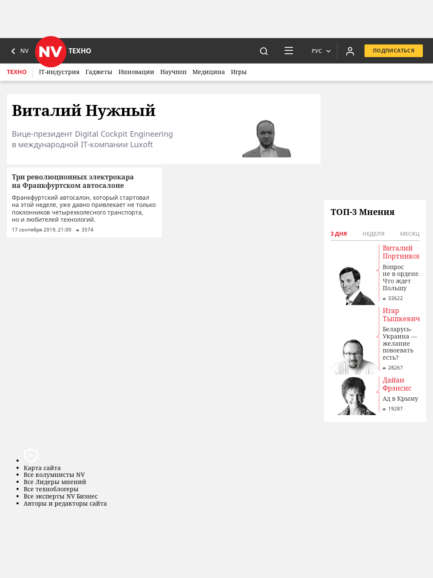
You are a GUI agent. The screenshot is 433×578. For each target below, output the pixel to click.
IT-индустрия (59, 72)
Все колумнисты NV (54, 475)
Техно (17, 72)
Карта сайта (42, 468)
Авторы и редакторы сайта (65, 503)
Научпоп (173, 72)
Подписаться (393, 50)
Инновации (136, 72)
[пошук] (264, 50)
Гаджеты (98, 72)
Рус (317, 51)
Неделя (373, 233)
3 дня (339, 233)
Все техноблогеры (51, 489)
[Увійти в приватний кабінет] (350, 50)
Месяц (409, 233)
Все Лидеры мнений (55, 482)
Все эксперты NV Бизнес (61, 496)
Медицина (208, 72)
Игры (239, 72)
